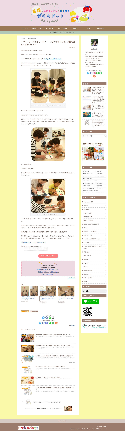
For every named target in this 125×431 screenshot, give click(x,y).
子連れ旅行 (95, 252)
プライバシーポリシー (101, 426)
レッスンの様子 (34, 311)
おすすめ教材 (95, 213)
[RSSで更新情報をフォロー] (56, 323)
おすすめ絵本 (95, 216)
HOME (39, 269)
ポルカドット (95, 263)
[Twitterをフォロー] (40, 323)
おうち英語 (95, 209)
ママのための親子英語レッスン (95, 239)
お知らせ (95, 259)
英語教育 (95, 205)
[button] (48, 86)
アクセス (46, 272)
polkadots (94, 49)
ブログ (57, 269)
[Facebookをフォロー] (43, 323)
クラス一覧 (51, 269)
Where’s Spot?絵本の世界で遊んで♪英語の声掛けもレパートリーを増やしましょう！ (48, 298)
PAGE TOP (63, 421)
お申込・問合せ (54, 272)
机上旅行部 (95, 255)
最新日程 (44, 269)
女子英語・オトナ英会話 (95, 231)
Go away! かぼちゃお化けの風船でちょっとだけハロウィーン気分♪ (66, 298)
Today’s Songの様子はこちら (52, 59)
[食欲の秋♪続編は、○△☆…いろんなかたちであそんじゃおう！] (29, 291)
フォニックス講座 (95, 202)
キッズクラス (95, 242)
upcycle (95, 266)
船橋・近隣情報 (95, 277)
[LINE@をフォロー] (50, 323)
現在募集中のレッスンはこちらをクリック (33, 242)
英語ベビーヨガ (95, 235)
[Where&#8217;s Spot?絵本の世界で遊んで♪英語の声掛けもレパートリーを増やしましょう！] (47, 291)
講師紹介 (40, 272)
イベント (95, 227)
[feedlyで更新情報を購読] (53, 323)
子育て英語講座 (26, 311)
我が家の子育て (95, 274)
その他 (95, 281)
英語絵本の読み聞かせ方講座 (95, 224)
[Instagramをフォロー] (46, 323)
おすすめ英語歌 (95, 220)
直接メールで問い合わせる (48, 274)
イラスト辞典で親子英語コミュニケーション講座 (95, 247)
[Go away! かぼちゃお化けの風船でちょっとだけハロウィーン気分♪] (66, 291)
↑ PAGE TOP (71, 278)
